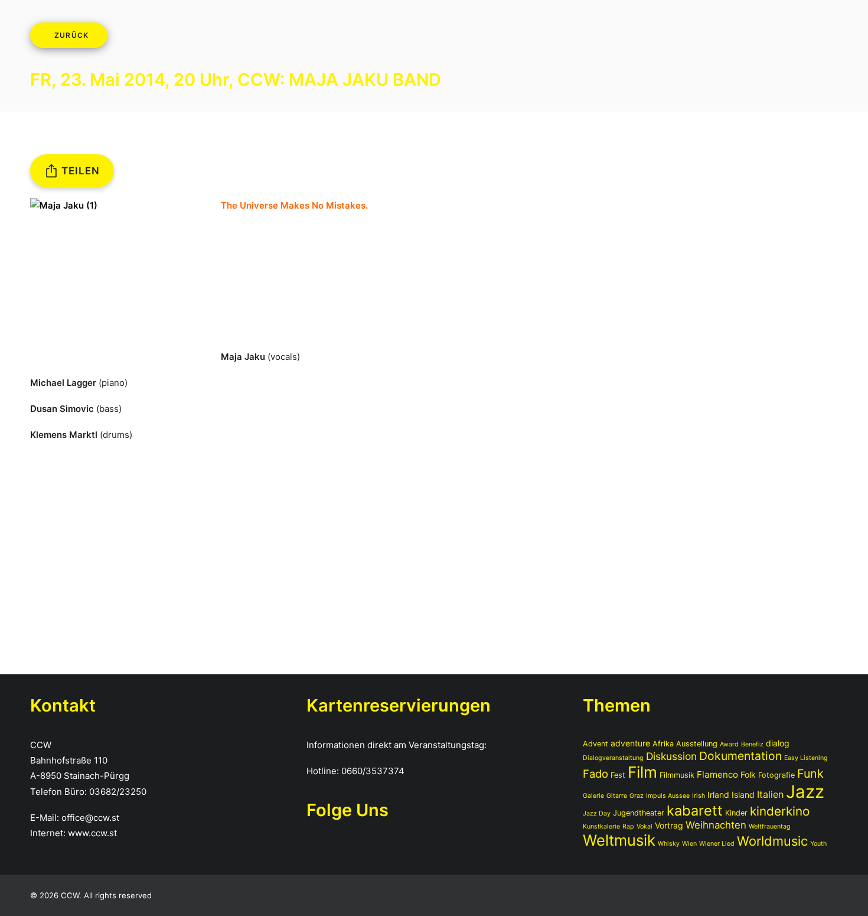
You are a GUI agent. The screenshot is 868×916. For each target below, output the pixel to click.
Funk (810, 773)
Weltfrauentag (770, 826)
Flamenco (717, 774)
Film (642, 772)
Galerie (593, 796)
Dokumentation (740, 756)
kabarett (695, 810)
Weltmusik (619, 840)
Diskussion (671, 756)
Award (729, 744)
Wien (689, 843)
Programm (234, 37)
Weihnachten (716, 825)
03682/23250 (117, 791)
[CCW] (56, 37)
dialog (777, 743)
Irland (718, 795)
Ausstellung (696, 743)
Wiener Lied (717, 843)
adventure (630, 743)
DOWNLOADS (501, 37)
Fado (595, 773)
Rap (628, 826)
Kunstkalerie (601, 826)
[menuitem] (234, 37)
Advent (595, 743)
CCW (364, 37)
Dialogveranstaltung (613, 758)
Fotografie (776, 775)
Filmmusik (677, 775)
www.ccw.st (92, 833)
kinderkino (780, 811)
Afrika (663, 743)
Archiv (310, 37)
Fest (618, 775)
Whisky (669, 843)
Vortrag (669, 825)
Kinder (736, 812)
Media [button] (421, 37)
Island (743, 795)
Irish (698, 796)
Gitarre (616, 796)
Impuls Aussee (668, 796)
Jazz (805, 791)
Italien (770, 794)
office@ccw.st (90, 817)
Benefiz (752, 744)
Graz (636, 796)
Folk (748, 774)
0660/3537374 (372, 771)
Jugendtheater (638, 812)
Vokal (644, 826)
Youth (818, 843)
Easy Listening (806, 758)
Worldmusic (772, 841)
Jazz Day (597, 813)
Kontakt (584, 37)
